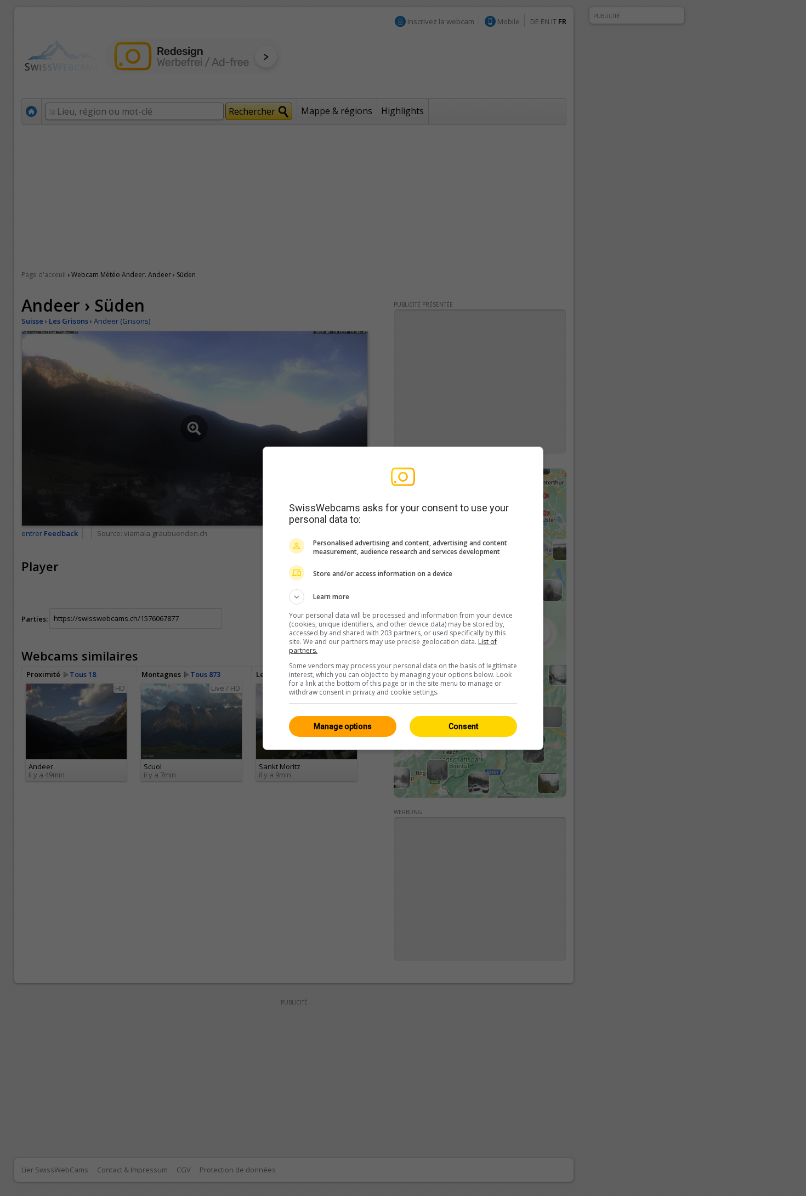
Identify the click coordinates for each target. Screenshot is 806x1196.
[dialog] (403, 598)
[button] (403, 597)
